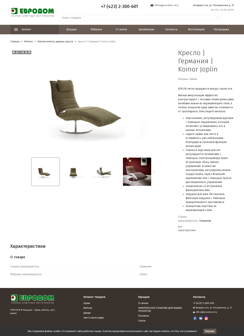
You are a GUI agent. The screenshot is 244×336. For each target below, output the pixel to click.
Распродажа (221, 29)
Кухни (86, 303)
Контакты (171, 29)
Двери (87, 312)
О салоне (121, 29)
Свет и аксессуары (93, 317)
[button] (154, 171)
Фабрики (96, 29)
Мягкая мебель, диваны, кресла (55, 41)
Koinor (193, 79)
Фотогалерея (196, 29)
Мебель (28, 41)
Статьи (141, 320)
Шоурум (71, 29)
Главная (14, 41)
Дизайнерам (146, 29)
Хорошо (209, 331)
